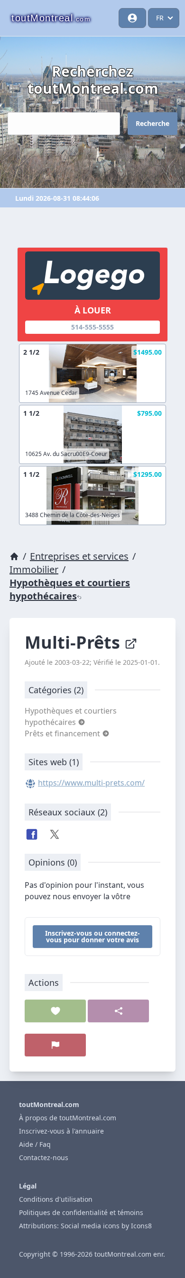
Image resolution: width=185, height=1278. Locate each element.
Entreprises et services (79, 556)
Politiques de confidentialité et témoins (81, 1212)
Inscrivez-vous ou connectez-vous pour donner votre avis (92, 936)
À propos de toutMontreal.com (67, 1117)
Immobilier (33, 569)
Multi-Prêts (74, 642)
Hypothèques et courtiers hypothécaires (69, 589)
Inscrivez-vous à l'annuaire (61, 1130)
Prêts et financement (63, 733)
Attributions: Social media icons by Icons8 (85, 1225)
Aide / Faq (35, 1144)
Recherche (152, 123)
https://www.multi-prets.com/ (91, 783)
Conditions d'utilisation (55, 1199)
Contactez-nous (43, 1157)
